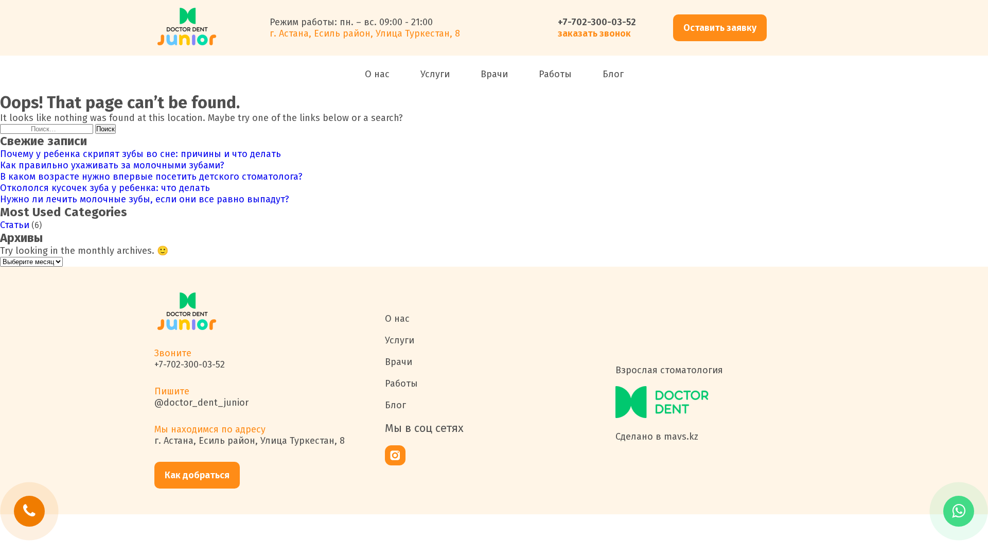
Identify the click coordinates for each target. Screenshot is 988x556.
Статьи (14, 225)
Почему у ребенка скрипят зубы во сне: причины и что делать (140, 154)
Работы (555, 74)
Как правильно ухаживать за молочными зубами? (112, 165)
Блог (613, 74)
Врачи (494, 74)
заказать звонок (594, 33)
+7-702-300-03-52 (597, 22)
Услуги (435, 74)
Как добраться (197, 475)
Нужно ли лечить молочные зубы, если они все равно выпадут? (144, 199)
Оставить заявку (719, 27)
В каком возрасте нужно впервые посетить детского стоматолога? (151, 176)
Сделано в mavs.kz (656, 436)
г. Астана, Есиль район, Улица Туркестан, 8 (249, 440)
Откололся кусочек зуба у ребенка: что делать (105, 188)
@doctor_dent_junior (201, 402)
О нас (377, 74)
